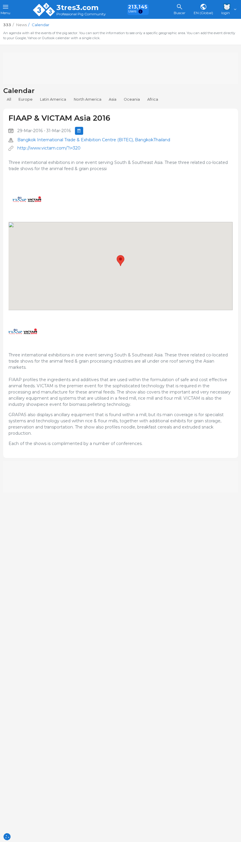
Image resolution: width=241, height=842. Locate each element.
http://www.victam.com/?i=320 (49, 148)
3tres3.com (77, 7)
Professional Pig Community (81, 14)
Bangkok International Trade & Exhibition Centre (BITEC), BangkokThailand (93, 139)
